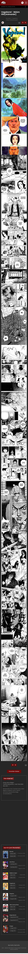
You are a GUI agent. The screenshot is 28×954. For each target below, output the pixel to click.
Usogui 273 (12, 930)
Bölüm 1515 (12, 875)
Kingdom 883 (13, 898)
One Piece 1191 (13, 864)
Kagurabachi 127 (14, 920)
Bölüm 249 (12, 906)
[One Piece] (5, 865)
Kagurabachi (13, 915)
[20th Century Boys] (5, 907)
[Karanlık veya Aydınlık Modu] (3, 22)
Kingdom (12, 893)
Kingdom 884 (13, 895)
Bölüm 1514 (12, 877)
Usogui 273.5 (13, 928)
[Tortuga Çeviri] (3, 2)
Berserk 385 (12, 856)
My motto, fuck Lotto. (8, 6)
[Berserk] (5, 854)
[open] (26, 3)
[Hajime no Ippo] (5, 876)
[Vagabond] (5, 886)
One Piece (12, 862)
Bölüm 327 (12, 885)
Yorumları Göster (14, 771)
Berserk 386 (13, 853)
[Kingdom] (5, 896)
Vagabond (15, 18)
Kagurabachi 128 (14, 917)
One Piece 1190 (13, 867)
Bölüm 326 (12, 888)
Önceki (22, 22)
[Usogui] (5, 929)
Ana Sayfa (8, 18)
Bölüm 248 (12, 909)
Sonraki (25, 22)
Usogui (11, 926)
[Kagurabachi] (5, 918)
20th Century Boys (14, 904)
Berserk (11, 851)
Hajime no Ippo (13, 873)
